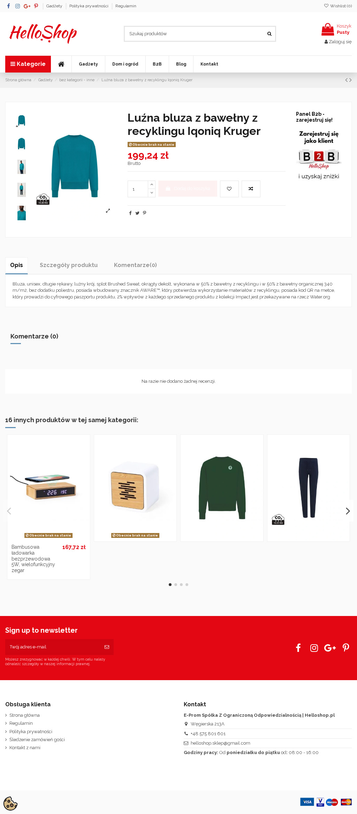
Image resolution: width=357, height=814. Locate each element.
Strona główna (24, 715)
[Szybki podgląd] (57, 538)
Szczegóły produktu (69, 265)
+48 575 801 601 (208, 733)
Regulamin (125, 5)
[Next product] (350, 80)
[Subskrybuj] (107, 647)
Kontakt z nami (24, 747)
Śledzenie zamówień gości (37, 739)
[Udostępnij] (130, 213)
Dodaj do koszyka (192, 188)
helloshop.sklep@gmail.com (220, 743)
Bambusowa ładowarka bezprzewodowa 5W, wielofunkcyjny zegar (33, 558)
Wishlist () (340, 5)
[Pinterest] (144, 213)
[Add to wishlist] (229, 189)
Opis (16, 265)
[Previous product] (347, 80)
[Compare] (48, 538)
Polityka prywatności (89, 5)
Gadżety (54, 5)
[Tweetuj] (137, 213)
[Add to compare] (251, 189)
